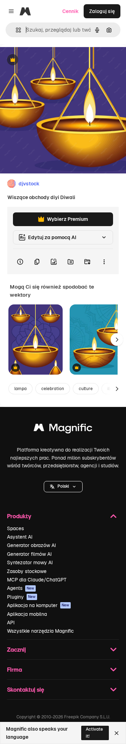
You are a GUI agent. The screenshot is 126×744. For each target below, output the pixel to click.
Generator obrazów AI (31, 545)
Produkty (19, 516)
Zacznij (16, 649)
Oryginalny (48, 60)
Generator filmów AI (29, 554)
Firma (14, 669)
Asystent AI (20, 537)
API (11, 622)
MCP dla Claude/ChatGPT (36, 580)
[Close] (116, 733)
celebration (52, 388)
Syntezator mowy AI (30, 562)
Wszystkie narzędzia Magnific (40, 631)
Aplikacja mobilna (27, 614)
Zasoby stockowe (27, 571)
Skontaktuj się (25, 689)
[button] (63, 486)
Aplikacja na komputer (38, 605)
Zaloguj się (102, 11)
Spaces (15, 528)
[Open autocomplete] (15, 30)
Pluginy (21, 597)
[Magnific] (63, 429)
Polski (63, 486)
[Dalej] (117, 339)
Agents (20, 588)
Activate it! (94, 732)
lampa (20, 388)
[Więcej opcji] (104, 262)
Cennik (70, 11)
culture (86, 388)
